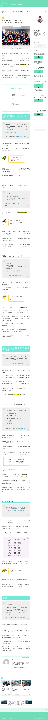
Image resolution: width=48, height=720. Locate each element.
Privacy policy (5, 718)
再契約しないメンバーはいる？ (18, 95)
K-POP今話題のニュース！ (17, 1)
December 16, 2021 (19, 275)
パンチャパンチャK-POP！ (5, 3)
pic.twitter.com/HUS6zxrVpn (13, 359)
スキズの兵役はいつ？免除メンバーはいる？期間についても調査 (40, 82)
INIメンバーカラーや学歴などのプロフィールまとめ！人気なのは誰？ (40, 111)
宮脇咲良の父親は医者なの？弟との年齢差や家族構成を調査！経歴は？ (40, 54)
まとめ (10, 107)
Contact (33, 1)
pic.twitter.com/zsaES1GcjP (18, 510)
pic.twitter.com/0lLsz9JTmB (21, 424)
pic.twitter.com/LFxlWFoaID (21, 199)
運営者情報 (13, 4)
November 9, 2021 (22, 428)
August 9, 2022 (20, 363)
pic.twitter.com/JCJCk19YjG (11, 132)
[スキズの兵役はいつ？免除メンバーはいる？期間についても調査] (38, 89)
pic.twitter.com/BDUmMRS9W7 (16, 614)
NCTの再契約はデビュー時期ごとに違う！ (19, 93)
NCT (3, 18)
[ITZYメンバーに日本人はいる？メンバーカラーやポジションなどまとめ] (38, 103)
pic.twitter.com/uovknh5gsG (11, 271)
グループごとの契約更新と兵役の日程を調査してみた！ (17, 99)
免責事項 (20, 4)
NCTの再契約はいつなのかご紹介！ (17, 91)
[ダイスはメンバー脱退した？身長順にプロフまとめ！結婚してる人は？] (38, 74)
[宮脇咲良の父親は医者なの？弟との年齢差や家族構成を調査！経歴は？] (38, 60)
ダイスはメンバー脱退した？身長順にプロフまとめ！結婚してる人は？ (39, 68)
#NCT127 (17, 196)
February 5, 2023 (22, 136)
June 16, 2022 (18, 513)
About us (39, 1)
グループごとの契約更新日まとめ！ (18, 102)
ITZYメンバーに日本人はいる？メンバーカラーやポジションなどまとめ (40, 96)
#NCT (13, 424)
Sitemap (27, 1)
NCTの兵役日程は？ (16, 104)
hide (20, 88)
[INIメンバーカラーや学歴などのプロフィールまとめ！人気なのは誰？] (38, 117)
